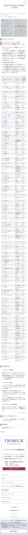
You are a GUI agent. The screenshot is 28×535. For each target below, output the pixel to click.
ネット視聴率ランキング (5, 29)
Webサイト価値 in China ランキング (7, 33)
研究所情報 (4, 490)
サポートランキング (14, 13)
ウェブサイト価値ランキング (6, 23)
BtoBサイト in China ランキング (19, 33)
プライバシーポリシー (10, 524)
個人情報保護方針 (14, 510)
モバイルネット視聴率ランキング (20, 29)
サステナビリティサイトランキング (7, 21)
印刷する (4, 431)
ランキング (6, 13)
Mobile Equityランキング (18, 35)
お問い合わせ (5, 501)
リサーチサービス (6, 482)
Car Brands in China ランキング (6, 35)
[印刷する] (1, 431)
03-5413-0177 (16, 461)
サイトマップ (14, 513)
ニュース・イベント (7, 494)
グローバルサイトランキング (19, 23)
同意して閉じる (14, 531)
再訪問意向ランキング (5, 31)
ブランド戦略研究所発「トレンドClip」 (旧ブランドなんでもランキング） (20, 26)
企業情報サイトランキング (5, 19)
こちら (15, 62)
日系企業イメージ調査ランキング (20, 31)
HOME (2, 13)
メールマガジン (5, 498)
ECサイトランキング (4, 25)
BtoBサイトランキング (18, 19)
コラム (3, 478)
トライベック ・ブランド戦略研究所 (11, 486)
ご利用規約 (13, 507)
